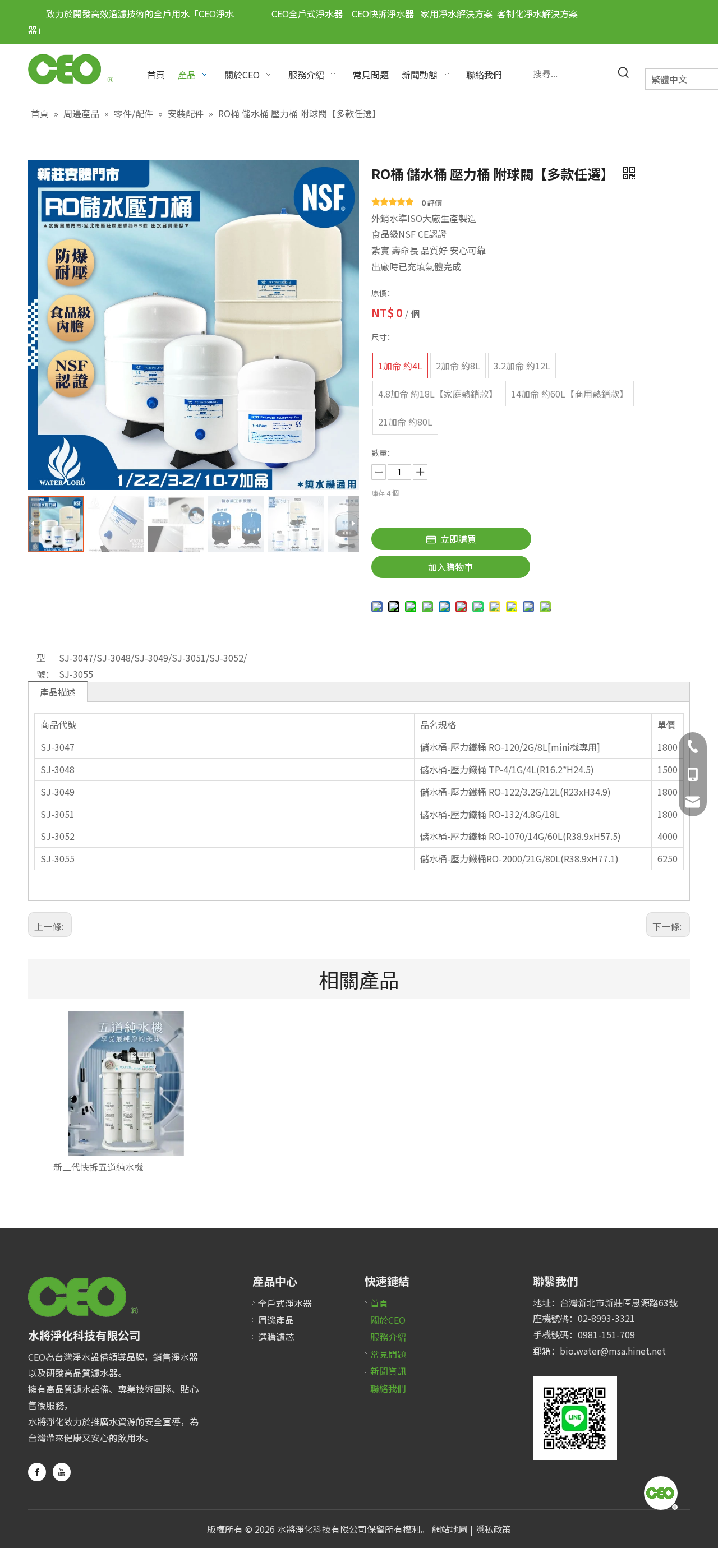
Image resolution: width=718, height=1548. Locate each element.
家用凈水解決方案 (457, 13)
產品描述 (58, 692)
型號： (45, 666)
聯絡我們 (388, 1388)
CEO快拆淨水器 (378, 13)
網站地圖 (450, 1529)
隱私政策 (493, 1529)
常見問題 (388, 1354)
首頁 (379, 1303)
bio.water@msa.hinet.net (613, 1350)
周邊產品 (276, 1320)
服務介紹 (388, 1336)
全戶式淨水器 (285, 1303)
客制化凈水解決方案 (537, 13)
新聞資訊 (388, 1371)
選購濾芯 (276, 1336)
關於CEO (388, 1320)
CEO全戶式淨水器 (307, 13)
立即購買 (458, 539)
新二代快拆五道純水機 (98, 1166)
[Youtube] (62, 1472)
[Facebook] (37, 1472)
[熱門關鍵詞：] (624, 73)
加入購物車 (450, 567)
